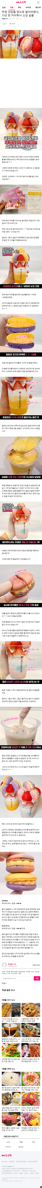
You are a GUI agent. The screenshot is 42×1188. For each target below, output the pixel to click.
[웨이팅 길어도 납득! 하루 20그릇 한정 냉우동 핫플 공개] (11, 1081)
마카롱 (8, 971)
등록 (37, 978)
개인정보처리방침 (21, 1161)
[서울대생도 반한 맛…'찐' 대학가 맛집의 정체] (30, 1012)
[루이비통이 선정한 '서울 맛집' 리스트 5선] (11, 1121)
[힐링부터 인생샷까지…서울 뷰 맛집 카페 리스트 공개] (11, 1032)
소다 (33, 971)
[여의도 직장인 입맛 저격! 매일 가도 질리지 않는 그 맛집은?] (30, 1101)
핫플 (11, 7)
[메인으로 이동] (21, 3)
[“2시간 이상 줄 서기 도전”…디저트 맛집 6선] (11, 1012)
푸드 (19, 7)
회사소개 (4, 1161)
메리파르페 (22, 971)
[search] (38, 2)
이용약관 (11, 1161)
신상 (4, 7)
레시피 (38, 7)
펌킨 (20, 973)
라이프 (28, 7)
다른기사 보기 (36, 965)
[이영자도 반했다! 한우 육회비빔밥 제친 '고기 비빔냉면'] (30, 1052)
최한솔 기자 (5, 18)
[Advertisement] (21, 83)
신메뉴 (4, 973)
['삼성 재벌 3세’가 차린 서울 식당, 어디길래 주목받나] (11, 1101)
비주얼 (28, 971)
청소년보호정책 (33, 1161)
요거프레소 (14, 973)
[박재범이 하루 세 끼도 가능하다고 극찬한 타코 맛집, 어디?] (30, 1121)
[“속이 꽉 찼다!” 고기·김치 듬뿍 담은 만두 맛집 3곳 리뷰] (30, 1032)
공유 (13, 23)
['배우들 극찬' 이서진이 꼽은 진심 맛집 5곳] (11, 1052)
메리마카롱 (14, 971)
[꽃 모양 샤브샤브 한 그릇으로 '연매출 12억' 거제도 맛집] (30, 1081)
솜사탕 (37, 971)
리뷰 (3, 971)
